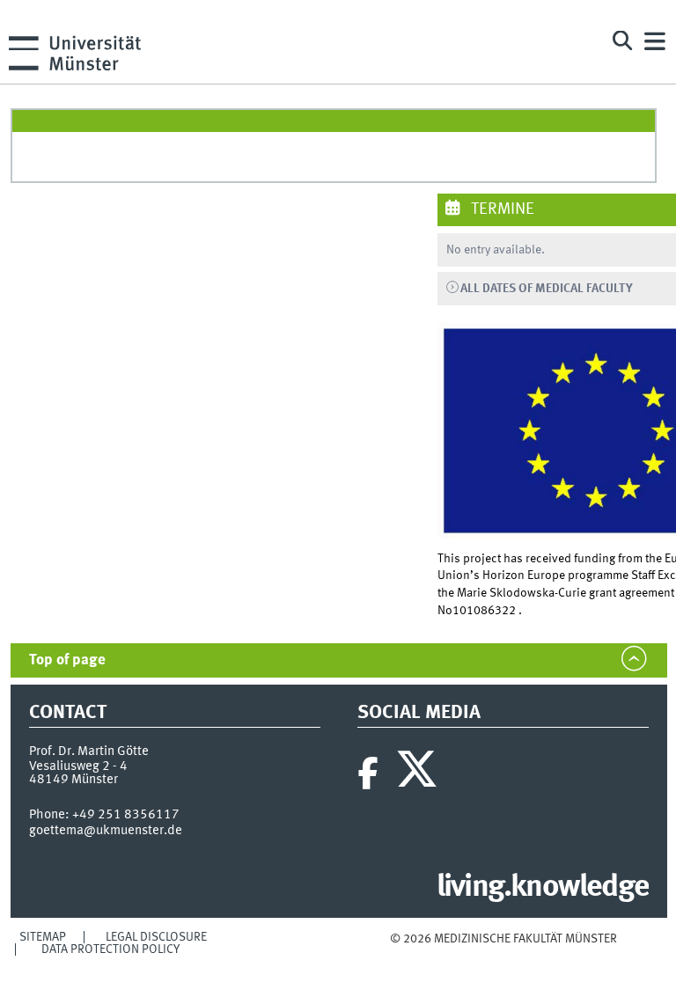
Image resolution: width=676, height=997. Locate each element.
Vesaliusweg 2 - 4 (78, 766)
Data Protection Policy (110, 949)
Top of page (67, 660)
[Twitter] (419, 773)
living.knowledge (543, 888)
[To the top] (503, 956)
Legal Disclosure (156, 937)
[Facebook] (367, 773)
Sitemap (42, 937)
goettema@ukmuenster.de (105, 831)
